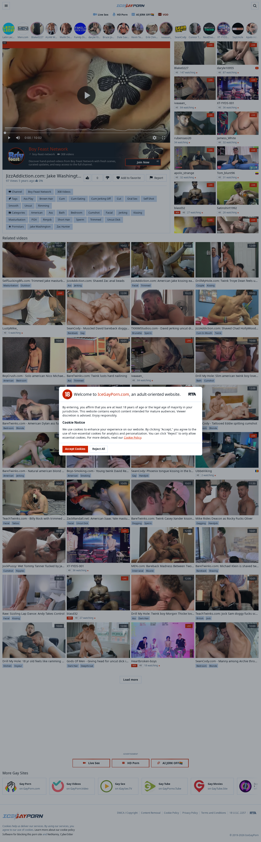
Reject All (98, 449)
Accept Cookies (75, 449)
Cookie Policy (132, 437)
